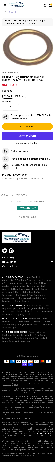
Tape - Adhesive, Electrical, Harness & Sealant (24, 333)
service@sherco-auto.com (38, 433)
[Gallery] (27, 47)
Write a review (28, 208)
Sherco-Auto (31, 356)
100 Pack (20, 96)
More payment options (27, 143)
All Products (35, 277)
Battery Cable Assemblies (24, 289)
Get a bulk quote (20, 151)
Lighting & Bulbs (24, 314)
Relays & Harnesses (27, 324)
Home (8, 20)
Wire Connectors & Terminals (30, 338)
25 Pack (7, 96)
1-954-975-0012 (8, 433)
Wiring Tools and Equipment (16, 341)
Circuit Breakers (23, 301)
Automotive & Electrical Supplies (18, 280)
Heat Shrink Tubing (20, 311)
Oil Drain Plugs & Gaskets (27, 321)
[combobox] (27, 12)
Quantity (6, 101)
